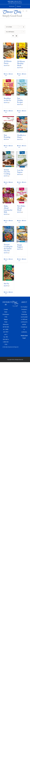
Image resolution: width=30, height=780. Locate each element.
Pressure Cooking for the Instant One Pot (8, 247)
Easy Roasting (7, 136)
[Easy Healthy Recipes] (21, 87)
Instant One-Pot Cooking (7, 171)
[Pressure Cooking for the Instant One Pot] (8, 234)
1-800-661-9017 (17, 1)
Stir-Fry (6, 283)
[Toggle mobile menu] (27, 11)
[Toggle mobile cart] (20, 11)
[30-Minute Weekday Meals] (21, 51)
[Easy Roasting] (8, 124)
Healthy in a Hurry (21, 136)
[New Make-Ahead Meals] (21, 195)
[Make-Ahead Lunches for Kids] (8, 195)
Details (11, 74)
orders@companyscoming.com (15, 2)
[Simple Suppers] (21, 234)
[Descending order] (23, 27)
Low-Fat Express (20, 171)
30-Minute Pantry (8, 62)
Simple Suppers (20, 246)
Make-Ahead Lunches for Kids (8, 209)
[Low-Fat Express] (21, 159)
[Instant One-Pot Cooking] (8, 159)
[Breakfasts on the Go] (8, 87)
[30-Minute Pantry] (8, 51)
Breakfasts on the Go (7, 99)
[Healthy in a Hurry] (21, 124)
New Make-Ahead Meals (21, 208)
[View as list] (16, 35)
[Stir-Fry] (8, 273)
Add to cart (6, 74)
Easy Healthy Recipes (20, 100)
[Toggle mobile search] (23, 11)
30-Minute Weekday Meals (21, 63)
